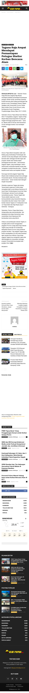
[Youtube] (21, 678)
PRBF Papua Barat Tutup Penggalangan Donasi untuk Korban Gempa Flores (14, 433)
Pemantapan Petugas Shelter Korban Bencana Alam (14, 286)
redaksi (7, 64)
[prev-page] (3, 369)
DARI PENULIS (18, 334)
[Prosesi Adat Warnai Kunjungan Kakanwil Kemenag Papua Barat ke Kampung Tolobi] (6, 361)
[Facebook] (3, 68)
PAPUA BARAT (10, 12)
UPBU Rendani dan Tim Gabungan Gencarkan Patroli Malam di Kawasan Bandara (13, 466)
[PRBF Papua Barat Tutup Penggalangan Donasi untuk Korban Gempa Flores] (6, 561)
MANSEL (3, 481)
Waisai (14, 288)
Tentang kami (18, 684)
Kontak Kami (20, 686)
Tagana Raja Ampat (6, 288)
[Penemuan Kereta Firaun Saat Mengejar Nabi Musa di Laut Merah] (6, 593)
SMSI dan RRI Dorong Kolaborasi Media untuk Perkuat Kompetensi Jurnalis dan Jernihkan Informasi (13, 444)
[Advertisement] (14, 28)
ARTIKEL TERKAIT (7, 334)
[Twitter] (7, 68)
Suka (25, 490)
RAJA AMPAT (18, 12)
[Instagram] (12, 678)
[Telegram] (21, 68)
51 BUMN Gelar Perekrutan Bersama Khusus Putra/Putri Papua (18, 609)
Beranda (4, 12)
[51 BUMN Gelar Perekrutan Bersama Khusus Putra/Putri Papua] (6, 609)
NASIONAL (4, 448)
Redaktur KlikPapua (13, 437)
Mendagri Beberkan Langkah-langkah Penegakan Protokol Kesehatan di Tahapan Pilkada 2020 (21, 307)
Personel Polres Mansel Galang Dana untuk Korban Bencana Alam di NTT (14, 477)
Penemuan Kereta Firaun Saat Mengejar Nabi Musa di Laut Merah (19, 593)
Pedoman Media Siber (11, 686)
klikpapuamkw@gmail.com (18, 668)
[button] (2, 8)
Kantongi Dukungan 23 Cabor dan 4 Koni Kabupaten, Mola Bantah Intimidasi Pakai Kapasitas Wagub (14, 455)
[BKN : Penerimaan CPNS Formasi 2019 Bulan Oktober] (6, 602)
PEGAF (12, 602)
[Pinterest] (10, 68)
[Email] (18, 68)
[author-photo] (14, 324)
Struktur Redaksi (10, 684)
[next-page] (5, 369)
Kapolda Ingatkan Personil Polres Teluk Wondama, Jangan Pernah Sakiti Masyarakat (7, 307)
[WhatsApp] (14, 68)
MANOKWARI (4, 437)
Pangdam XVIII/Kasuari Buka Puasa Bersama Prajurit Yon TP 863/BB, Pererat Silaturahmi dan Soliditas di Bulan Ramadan (18, 352)
